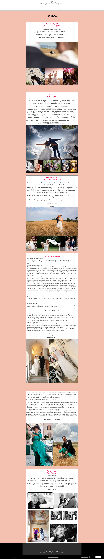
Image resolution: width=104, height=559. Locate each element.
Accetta (98, 557)
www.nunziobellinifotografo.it (60, 552)
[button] (78, 9)
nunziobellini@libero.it (50, 552)
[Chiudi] (102, 557)
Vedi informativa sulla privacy (53, 557)
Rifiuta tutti (92, 557)
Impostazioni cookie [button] (84, 557)
